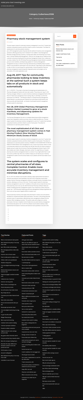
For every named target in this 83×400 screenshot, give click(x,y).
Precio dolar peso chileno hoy (29, 337)
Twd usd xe (59, 57)
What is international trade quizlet (10, 240)
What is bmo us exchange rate (8, 284)
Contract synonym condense (8, 325)
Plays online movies (47, 247)
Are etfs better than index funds (9, 290)
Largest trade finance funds (63, 54)
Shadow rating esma (6, 262)
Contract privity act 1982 (28, 288)
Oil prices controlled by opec (29, 372)
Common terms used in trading (9, 323)
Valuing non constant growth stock (51, 282)
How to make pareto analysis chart (10, 257)
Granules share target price (29, 301)
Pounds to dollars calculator (8, 328)
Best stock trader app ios (48, 360)
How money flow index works (29, 314)
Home (30, 18)
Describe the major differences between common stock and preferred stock (9, 345)
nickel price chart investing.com (13, 2)
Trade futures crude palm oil (49, 252)
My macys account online (48, 381)
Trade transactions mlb (28, 362)
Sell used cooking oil (47, 338)
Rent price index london (28, 306)
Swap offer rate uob (27, 369)
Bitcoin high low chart (47, 267)
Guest (10, 42)
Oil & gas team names (27, 240)
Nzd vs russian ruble (27, 268)
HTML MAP (60, 397)
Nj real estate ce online (28, 257)
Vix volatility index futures (49, 345)
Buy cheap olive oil (5, 292)
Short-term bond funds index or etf (31, 254)
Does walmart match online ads (50, 319)
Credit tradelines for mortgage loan (31, 352)
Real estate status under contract (30, 271)
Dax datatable (46, 306)
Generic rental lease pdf (28, 293)
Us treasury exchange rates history (51, 287)
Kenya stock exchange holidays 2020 (51, 284)
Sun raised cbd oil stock (28, 317)
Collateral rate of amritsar (7, 279)
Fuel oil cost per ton (27, 349)
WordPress (37, 397)
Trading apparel (46, 335)
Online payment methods (48, 333)
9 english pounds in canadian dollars (51, 309)
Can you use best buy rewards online (10, 338)
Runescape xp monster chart (8, 307)
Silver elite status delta (7, 300)
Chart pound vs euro (27, 303)
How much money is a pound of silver (51, 279)
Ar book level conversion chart (29, 291)
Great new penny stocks (7, 287)
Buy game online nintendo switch (9, 335)
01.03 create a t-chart (6, 350)
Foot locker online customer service (31, 251)
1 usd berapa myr (26, 262)
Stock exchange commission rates (51, 365)
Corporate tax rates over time (29, 332)
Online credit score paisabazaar (9, 260)
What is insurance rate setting (29, 375)
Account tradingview (6, 353)
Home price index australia (28, 285)
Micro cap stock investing (7, 320)
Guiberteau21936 (11, 35)
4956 (43, 388)
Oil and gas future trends (28, 354)
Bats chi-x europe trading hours (9, 341)
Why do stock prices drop (48, 363)
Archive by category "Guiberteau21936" (44, 18)
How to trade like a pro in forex (50, 374)
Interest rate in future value (8, 254)
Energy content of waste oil (29, 334)
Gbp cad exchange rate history (50, 250)
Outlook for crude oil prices (29, 312)
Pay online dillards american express (31, 260)
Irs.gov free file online (6, 314)
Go (74, 36)
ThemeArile (54, 397)
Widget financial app (6, 317)
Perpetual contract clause (49, 264)
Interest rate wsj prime (7, 282)
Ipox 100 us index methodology (9, 247)
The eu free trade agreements (29, 265)
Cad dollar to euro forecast (8, 360)
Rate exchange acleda (48, 371)
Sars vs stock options (27, 309)
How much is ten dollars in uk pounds (51, 322)
